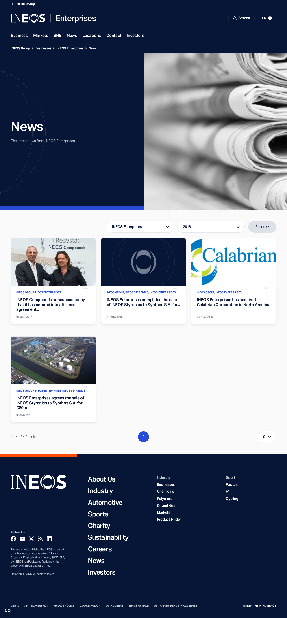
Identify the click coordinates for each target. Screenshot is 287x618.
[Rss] (40, 538)
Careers (100, 549)
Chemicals (165, 491)
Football (232, 484)
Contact (113, 35)
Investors (135, 35)
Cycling (232, 499)
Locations (92, 35)
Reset (260, 226)
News (72, 35)
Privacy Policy (63, 605)
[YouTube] (22, 538)
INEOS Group (20, 48)
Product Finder (169, 519)
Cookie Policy (90, 605)
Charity (99, 526)
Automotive (105, 502)
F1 (228, 491)
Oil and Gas (166, 505)
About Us (101, 479)
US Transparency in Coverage (175, 605)
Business (19, 35)
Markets (40, 35)
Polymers (164, 499)
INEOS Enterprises (70, 48)
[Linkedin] (49, 538)
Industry (100, 491)
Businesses (43, 48)
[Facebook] (13, 538)
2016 (187, 226)
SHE (57, 35)
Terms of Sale (139, 605)
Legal (15, 605)
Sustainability (108, 537)
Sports (98, 514)
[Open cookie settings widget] (7, 610)
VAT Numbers (114, 605)
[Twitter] (31, 538)
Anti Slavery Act (36, 605)
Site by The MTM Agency (259, 605)
